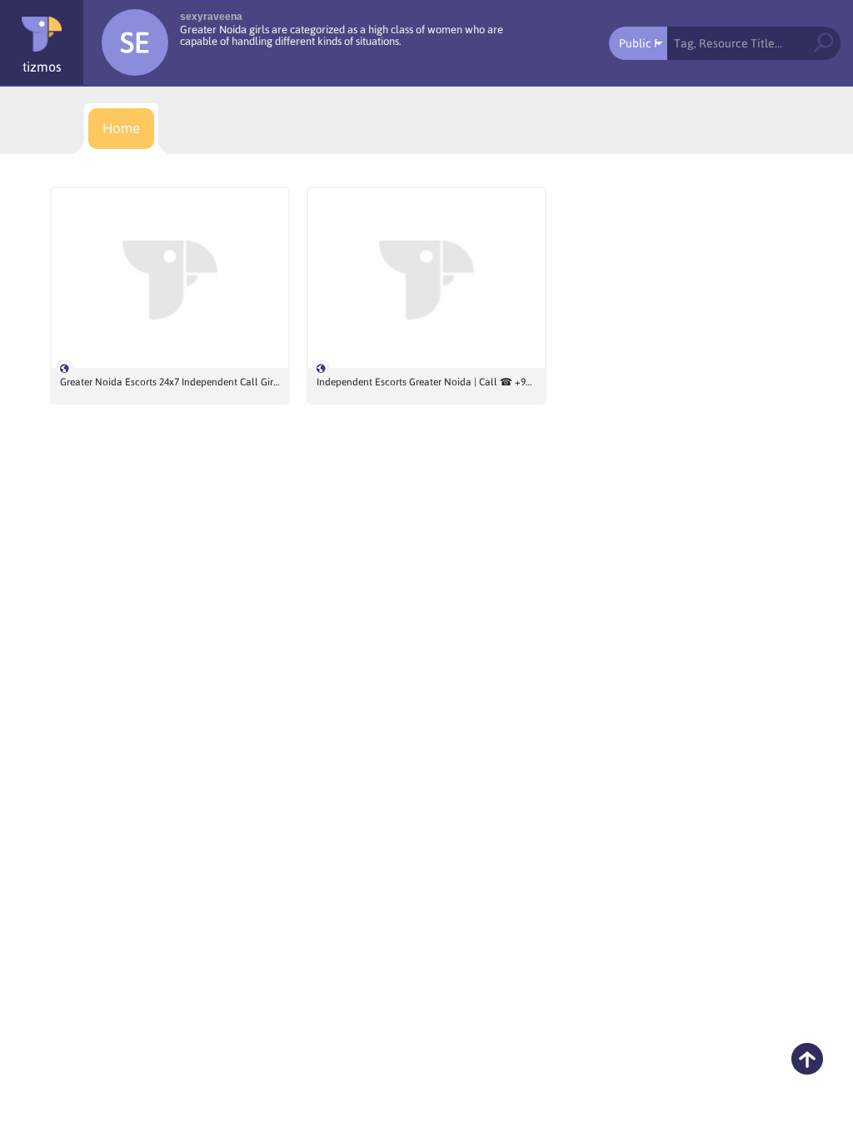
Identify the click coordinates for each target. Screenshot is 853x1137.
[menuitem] (121, 128)
